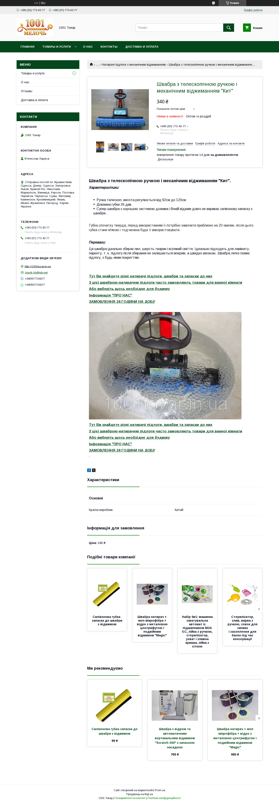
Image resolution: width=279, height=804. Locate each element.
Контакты (108, 46)
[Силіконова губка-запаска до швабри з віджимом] (107, 590)
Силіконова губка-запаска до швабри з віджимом (107, 620)
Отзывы (26, 91)
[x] (93, 471)
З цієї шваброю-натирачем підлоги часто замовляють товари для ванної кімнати (165, 282)
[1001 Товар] (35, 35)
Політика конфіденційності (164, 798)
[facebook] (89, 471)
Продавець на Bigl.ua (139, 794)
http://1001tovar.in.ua (38, 266)
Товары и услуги (56, 46)
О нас (88, 46)
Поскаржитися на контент (130, 798)
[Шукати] (228, 27)
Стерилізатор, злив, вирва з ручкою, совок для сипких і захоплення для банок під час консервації (243, 628)
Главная (27, 46)
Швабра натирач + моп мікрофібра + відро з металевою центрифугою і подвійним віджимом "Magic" (152, 626)
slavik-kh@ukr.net (36, 272)
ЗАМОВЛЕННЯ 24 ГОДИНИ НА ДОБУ (122, 302)
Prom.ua (160, 790)
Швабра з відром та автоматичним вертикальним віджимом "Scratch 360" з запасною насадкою (175, 738)
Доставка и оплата (141, 46)
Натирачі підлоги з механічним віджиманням (134, 64)
